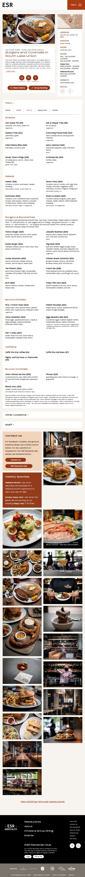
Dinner (8, 110)
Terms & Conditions (59, 875)
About (28, 826)
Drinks (55, 110)
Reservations (19, 88)
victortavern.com (67, 83)
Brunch (29, 110)
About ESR (73, 821)
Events (28, 835)
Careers (72, 836)
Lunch (18, 110)
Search (71, 875)
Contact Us (16, 460)
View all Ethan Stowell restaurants (42, 801)
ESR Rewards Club (19, 466)
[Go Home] (10, 827)
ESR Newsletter (75, 827)
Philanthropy (74, 833)
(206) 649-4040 (65, 50)
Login (28, 856)
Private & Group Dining (38, 831)
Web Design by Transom (41, 875)
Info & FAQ (38, 856)
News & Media (75, 830)
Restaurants (32, 822)
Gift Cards (73, 839)
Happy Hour (42, 110)
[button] (23, 41)
